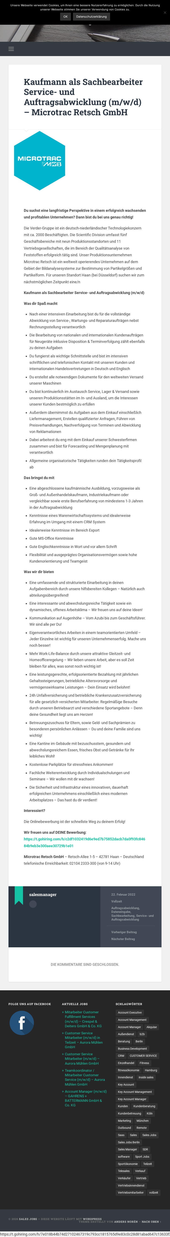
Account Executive (130, 1012)
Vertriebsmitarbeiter (131, 1192)
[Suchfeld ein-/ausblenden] (159, 49)
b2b (142, 1034)
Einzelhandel (126, 1063)
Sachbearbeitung (123, 916)
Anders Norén (126, 1221)
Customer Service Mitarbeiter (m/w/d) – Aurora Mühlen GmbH (82, 1058)
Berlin (139, 1041)
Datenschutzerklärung (91, 16)
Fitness (144, 1063)
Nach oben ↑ (152, 1221)
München (143, 1120)
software (124, 1156)
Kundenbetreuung (129, 1113)
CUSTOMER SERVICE (143, 1055)
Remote (142, 1127)
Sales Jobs (149, 1135)
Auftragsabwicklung (125, 908)
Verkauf (140, 1171)
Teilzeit (147, 1164)
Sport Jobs (142, 1156)
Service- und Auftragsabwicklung (132, 917)
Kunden (123, 1106)
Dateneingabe (120, 912)
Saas (121, 1135)
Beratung (124, 1041)
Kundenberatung (144, 1106)
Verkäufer (124, 1178)
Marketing (124, 1120)
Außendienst (126, 1034)
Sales (133, 1135)
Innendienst (125, 1077)
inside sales (146, 1077)
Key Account (126, 1084)
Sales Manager (127, 1149)
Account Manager (129, 1027)
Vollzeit (116, 901)
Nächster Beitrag (123, 939)
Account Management (132, 1019)
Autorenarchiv (33, 904)
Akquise (152, 1027)
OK (65, 16)
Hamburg (151, 1070)
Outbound (124, 1127)
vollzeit (153, 1192)
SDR (145, 1149)
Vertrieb (141, 1178)
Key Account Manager (132, 1099)
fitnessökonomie (128, 1070)
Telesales (124, 1171)
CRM (121, 1055)
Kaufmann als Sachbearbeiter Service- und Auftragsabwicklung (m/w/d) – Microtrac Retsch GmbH (83, 97)
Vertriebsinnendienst (131, 1185)
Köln (150, 1113)
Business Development (132, 1048)
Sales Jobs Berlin (129, 1142)
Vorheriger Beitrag (124, 932)
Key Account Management (135, 1092)
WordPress (92, 1219)
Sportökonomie (128, 1164)
